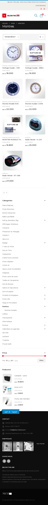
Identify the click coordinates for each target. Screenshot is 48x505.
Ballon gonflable (8, 217)
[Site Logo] (13, 15)
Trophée (5, 340)
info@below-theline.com (18, 430)
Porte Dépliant (7, 261)
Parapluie (5, 273)
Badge (4, 243)
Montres (5, 65)
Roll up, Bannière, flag (10, 220)
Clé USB (5, 333)
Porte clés (6, 299)
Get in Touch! (11, 412)
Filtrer (41, 360)
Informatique (7, 321)
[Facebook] (41, 8)
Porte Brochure (8, 209)
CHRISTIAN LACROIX (10, 258)
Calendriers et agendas (10, 329)
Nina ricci (5, 239)
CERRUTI (5, 235)
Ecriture (5, 325)
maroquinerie (7, 318)
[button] (4, 16)
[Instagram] (44, 8)
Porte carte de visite (10, 276)
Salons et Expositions (10, 288)
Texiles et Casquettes (10, 280)
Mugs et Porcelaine (9, 303)
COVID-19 (5, 265)
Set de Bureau (7, 284)
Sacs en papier (7, 291)
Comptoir (5, 228)
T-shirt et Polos (8, 246)
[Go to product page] (12, 53)
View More (40, 444)
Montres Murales (13, 65)
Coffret (5, 314)
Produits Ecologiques (10, 295)
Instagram (8, 461)
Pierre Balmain (7, 205)
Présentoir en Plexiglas (10, 231)
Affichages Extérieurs (10, 224)
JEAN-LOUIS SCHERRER (11, 269)
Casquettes (6, 254)
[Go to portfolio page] (7, 446)
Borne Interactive (8, 213)
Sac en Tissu (7, 250)
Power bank (6, 344)
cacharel (5, 336)
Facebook (4, 461)
